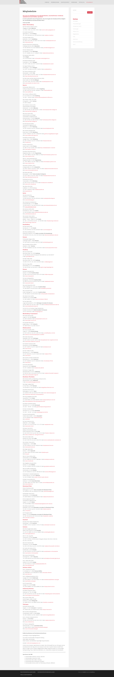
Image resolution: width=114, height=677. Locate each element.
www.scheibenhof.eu (29, 621)
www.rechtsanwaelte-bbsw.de (31, 170)
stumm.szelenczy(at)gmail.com (48, 29)
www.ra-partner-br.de (29, 156)
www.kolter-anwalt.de (29, 517)
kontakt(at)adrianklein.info (40, 563)
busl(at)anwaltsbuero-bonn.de (48, 399)
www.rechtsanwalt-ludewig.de (31, 628)
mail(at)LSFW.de (48, 354)
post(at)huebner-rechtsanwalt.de (51, 551)
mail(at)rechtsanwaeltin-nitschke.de (52, 546)
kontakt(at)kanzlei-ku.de (51, 40)
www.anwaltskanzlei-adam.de (31, 306)
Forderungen (74, 2)
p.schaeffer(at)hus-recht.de (49, 333)
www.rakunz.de (28, 574)
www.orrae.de (28, 348)
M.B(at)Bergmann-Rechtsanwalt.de (52, 593)
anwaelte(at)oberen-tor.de (47, 81)
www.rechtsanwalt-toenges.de (31, 374)
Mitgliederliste (89, 2)
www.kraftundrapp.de (29, 199)
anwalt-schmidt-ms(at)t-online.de (41, 477)
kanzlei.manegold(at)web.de (49, 614)
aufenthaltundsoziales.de (30, 213)
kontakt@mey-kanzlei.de (46, 288)
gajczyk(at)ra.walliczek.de (49, 466)
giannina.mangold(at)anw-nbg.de (51, 133)
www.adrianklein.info (29, 565)
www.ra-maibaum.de (29, 434)
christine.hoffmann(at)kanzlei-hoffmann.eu (43, 97)
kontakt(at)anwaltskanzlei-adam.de (51, 304)
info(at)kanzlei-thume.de (48, 445)
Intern (74, 44)
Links (74, 36)
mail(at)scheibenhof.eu (50, 620)
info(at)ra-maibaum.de (49, 433)
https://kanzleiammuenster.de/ (31, 76)
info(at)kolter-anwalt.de (48, 516)
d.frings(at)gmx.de (38, 311)
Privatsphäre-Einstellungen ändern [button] (27, 672)
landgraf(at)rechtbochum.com (47, 387)
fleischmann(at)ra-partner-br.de (50, 154)
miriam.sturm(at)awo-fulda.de (41, 299)
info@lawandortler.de (39, 189)
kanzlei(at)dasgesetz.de (48, 242)
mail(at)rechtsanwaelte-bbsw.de (51, 168)
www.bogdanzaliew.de (30, 533)
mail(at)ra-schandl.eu (48, 35)
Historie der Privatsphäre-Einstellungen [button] (46, 672)
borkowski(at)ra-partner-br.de (49, 161)
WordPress (92, 672)
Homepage (47, 2)
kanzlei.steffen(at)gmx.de (50, 471)
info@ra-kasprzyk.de (48, 274)
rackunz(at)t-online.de (46, 572)
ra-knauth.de (27, 510)
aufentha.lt (27, 419)
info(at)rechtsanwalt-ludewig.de (41, 627)
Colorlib (84, 672)
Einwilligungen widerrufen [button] (26, 674)
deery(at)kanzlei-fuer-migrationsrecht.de (49, 340)
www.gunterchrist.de (39, 434)
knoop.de (27, 454)
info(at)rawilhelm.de (48, 90)
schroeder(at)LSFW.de (48, 360)
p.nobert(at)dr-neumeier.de (49, 524)
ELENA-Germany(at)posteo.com (33, 643)
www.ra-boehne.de (29, 461)
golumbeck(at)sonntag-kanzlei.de (44, 406)
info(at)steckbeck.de (47, 140)
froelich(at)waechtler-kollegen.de (49, 119)
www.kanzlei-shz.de (29, 426)
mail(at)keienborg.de (38, 417)
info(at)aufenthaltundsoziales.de (41, 212)
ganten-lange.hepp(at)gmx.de (47, 267)
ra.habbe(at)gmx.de (48, 261)
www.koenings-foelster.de (30, 222)
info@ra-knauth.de (47, 509)
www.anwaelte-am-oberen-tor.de (32, 83)
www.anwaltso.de (29, 484)
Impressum (75, 39)
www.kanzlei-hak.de (29, 283)
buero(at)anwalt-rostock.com (41, 318)
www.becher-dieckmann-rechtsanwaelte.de (34, 394)
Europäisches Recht (65, 2)
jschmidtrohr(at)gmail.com (49, 47)
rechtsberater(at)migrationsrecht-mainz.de (43, 503)
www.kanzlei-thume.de (30, 447)
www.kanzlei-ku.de (29, 42)
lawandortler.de (28, 191)
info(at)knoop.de (44, 452)
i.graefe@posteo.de (30, 256)
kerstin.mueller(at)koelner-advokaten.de (52, 440)
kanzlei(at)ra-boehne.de (49, 459)
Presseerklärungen (55, 2)
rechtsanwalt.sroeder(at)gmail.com (42, 58)
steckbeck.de (28, 142)
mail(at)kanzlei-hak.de (49, 281)
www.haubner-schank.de (30, 149)
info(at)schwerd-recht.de (49, 586)
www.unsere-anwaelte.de (30, 184)
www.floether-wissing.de (30, 581)
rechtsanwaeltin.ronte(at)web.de (47, 293)
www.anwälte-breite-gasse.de (31, 135)
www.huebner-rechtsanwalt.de (31, 553)
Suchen (74, 10)
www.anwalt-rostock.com (30, 320)
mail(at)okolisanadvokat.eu (48, 53)
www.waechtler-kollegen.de (31, 111)
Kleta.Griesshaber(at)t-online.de (51, 235)
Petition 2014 (81, 2)
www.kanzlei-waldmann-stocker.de (32, 341)
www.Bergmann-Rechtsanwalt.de (32, 595)
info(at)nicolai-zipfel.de (39, 367)
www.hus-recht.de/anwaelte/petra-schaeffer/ (34, 334)
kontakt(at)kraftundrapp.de (49, 198)
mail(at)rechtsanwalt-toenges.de (51, 373)
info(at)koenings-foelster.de (52, 220)
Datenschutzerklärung (77, 41)
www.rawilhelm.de (29, 92)
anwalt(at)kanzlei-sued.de (48, 63)
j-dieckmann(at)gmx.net (49, 491)
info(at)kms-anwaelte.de (48, 602)
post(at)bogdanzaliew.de (49, 532)
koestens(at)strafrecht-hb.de (51, 247)
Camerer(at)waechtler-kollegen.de (49, 109)
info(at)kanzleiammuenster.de (49, 74)
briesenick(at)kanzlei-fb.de (48, 128)
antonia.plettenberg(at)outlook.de (33, 382)
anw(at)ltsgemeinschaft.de (42, 412)
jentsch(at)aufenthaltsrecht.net (50, 205)
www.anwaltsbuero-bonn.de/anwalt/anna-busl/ (35, 401)
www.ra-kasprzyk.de (29, 276)
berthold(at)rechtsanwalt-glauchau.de (52, 558)
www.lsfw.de (27, 355)
